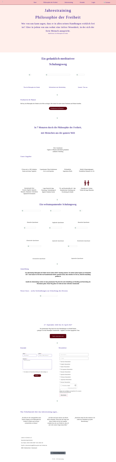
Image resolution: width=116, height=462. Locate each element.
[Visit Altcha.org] (75, 385)
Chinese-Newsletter (66, 377)
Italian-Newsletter (65, 366)
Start (35, 2)
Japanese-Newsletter (66, 379)
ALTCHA (74, 388)
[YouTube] (21, 449)
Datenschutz (27, 448)
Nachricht (25, 358)
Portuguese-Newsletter (67, 369)
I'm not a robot (66, 385)
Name (24, 353)
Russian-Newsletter (65, 371)
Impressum (34, 448)
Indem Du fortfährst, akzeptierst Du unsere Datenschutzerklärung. (70, 392)
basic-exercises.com (58, 336)
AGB (22, 448)
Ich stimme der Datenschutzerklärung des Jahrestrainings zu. (36, 371)
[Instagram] (22, 449)
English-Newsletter (65, 364)
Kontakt (82, 2)
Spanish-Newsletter (66, 374)
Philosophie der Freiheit (50, 2)
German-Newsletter (66, 361)
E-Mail (39, 353)
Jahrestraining (68, 2)
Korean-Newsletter (65, 382)
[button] (58, 49)
